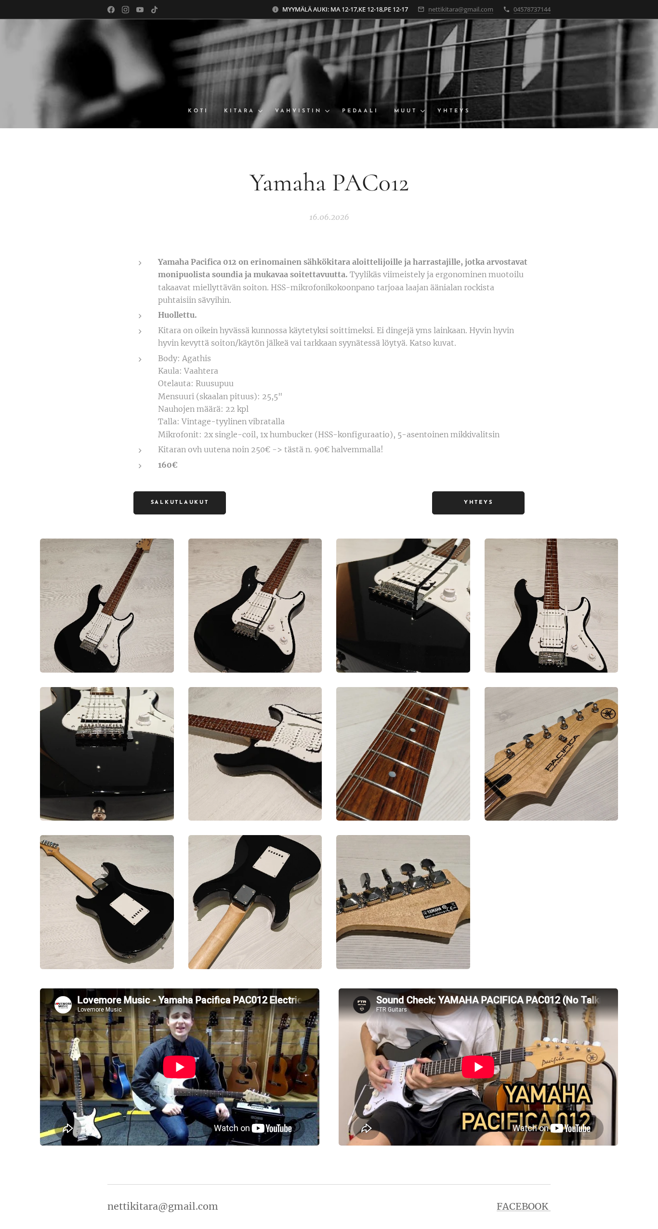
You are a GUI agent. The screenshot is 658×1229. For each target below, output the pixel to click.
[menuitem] (202, 111)
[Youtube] (140, 9)
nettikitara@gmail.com (460, 9)
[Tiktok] (154, 9)
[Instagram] (125, 9)
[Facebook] (111, 9)
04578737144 (532, 9)
